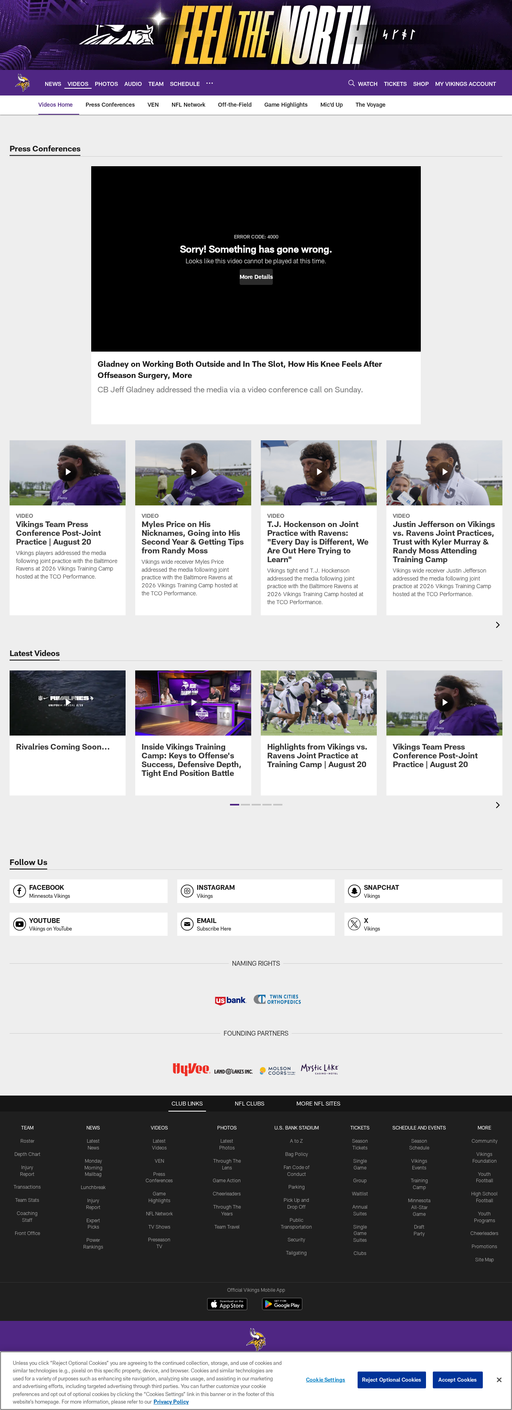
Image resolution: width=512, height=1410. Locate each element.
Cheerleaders (227, 1193)
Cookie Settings (325, 1379)
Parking (296, 1186)
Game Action (227, 1180)
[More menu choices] (209, 83)
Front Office (27, 1233)
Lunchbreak (93, 1187)
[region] (256, 1380)
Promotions (484, 1246)
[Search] (351, 83)
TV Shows (159, 1226)
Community (485, 1141)
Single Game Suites (360, 1233)
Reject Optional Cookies (392, 1379)
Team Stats (27, 1200)
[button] (256, 277)
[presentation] (499, 626)
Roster (27, 1141)
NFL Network (159, 1213)
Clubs (360, 1253)
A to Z (296, 1141)
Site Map (484, 1259)
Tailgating (296, 1252)
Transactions (27, 1186)
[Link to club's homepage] (22, 82)
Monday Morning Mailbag (93, 1167)
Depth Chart (27, 1154)
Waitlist (360, 1193)
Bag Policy (296, 1154)
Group (360, 1180)
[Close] (499, 1380)
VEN (159, 1160)
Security (296, 1239)
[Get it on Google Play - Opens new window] (282, 1308)
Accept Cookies (457, 1379)
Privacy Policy (171, 1401)
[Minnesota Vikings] (256, 1341)
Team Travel (227, 1226)
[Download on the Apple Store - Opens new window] (227, 1305)
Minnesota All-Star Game (419, 1207)
